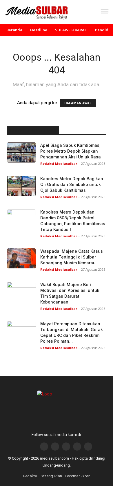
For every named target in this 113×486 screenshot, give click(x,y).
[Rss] (88, 446)
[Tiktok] (77, 446)
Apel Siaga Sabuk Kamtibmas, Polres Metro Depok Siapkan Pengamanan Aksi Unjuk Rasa (70, 151)
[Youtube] (66, 446)
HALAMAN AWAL (78, 103)
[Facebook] (44, 446)
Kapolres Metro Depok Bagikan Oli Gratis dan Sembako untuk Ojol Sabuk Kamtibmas (71, 184)
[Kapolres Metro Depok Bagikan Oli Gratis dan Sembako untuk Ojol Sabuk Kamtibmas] (21, 186)
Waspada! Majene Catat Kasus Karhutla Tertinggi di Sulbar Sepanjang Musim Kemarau (71, 257)
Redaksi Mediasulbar (58, 163)
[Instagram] (55, 446)
